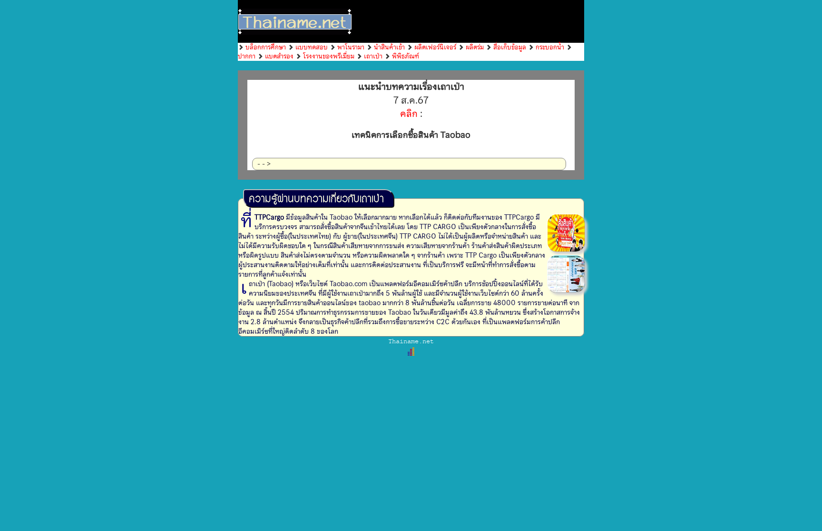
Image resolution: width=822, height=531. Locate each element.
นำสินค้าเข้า (389, 47)
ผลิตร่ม (475, 47)
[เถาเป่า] (566, 232)
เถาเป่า (373, 56)
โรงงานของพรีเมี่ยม (328, 56)
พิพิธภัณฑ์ (405, 56)
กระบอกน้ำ (550, 47)
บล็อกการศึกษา (265, 47)
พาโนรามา (350, 47)
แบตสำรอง (279, 56)
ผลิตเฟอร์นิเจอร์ (435, 47)
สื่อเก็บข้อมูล (509, 47)
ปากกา (246, 56)
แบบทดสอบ (311, 47)
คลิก (409, 113)
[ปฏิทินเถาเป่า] (566, 273)
